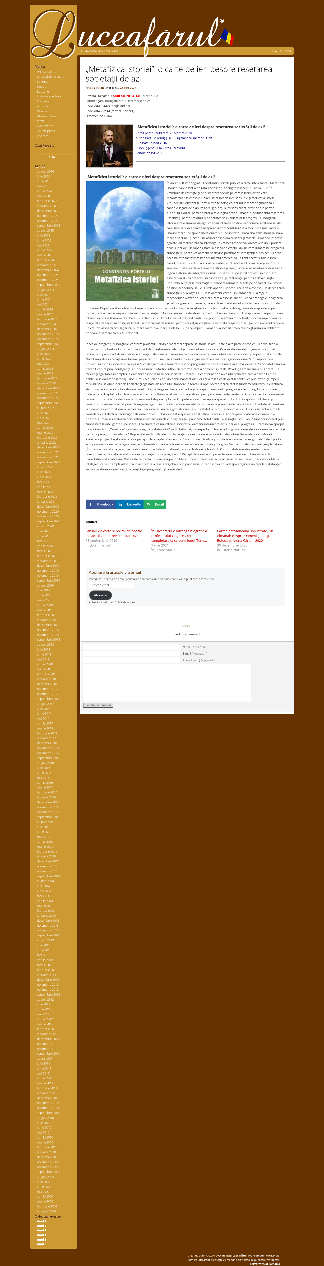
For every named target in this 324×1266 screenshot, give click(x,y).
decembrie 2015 (48, 802)
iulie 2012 (43, 1004)
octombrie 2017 (48, 694)
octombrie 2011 (48, 1049)
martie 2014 (45, 905)
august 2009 (45, 1177)
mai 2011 (43, 1073)
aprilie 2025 (45, 250)
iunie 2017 (44, 713)
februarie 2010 (47, 1147)
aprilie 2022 (45, 427)
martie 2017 (45, 728)
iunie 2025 (44, 240)
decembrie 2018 (48, 625)
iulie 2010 (43, 1122)
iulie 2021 (43, 472)
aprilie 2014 (45, 901)
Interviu (42, 121)
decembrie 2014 (48, 861)
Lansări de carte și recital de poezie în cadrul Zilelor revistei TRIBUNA (114, 533)
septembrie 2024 (48, 284)
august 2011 (45, 1058)
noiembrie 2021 (48, 452)
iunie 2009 (44, 1186)
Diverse (42, 111)
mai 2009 (43, 1191)
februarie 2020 (47, 556)
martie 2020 (45, 551)
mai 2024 (43, 304)
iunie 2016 (44, 772)
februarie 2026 (47, 201)
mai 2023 (43, 363)
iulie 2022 (43, 413)
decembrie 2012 (48, 979)
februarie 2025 (47, 260)
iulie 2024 (43, 294)
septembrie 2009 (48, 1172)
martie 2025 (45, 255)
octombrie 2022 (48, 398)
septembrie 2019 (48, 580)
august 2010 (45, 1118)
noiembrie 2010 (48, 1103)
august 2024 (45, 289)
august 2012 (45, 999)
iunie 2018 (44, 654)
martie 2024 (45, 314)
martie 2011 (45, 1083)
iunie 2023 (44, 358)
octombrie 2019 (48, 575)
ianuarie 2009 (46, 1211)
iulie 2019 (43, 590)
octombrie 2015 (48, 812)
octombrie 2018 (48, 635)
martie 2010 (45, 1142)
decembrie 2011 (48, 1039)
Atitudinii (43, 106)
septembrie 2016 (48, 758)
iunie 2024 (44, 299)
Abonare (100, 595)
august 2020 (45, 526)
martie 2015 (45, 846)
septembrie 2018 (48, 639)
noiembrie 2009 (48, 1162)
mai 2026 (43, 186)
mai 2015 (43, 836)
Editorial (42, 81)
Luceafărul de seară (50, 76)
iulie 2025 (43, 235)
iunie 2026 (44, 181)
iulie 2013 (43, 945)
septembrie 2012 (48, 994)
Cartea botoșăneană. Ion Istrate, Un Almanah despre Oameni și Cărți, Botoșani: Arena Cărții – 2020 (245, 536)
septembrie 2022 (48, 403)
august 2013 (45, 940)
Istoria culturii (46, 116)
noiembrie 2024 (48, 275)
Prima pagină (46, 71)
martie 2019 (45, 610)
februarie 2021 (47, 496)
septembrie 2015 (48, 817)
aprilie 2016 (45, 782)
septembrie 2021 (48, 462)
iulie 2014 (43, 886)
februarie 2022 (47, 437)
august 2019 (45, 585)
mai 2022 (43, 422)
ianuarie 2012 (46, 1034)
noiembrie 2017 (48, 689)
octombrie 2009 (48, 1167)
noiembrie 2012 (48, 984)
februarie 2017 (47, 733)
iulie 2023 (43, 353)
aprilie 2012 (45, 1019)
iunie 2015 (44, 831)
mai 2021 (43, 482)
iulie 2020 (43, 531)
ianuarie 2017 (46, 738)
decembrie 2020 (48, 506)
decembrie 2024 (48, 270)
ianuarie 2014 (46, 915)
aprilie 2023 (45, 368)
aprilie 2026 (45, 191)
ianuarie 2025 (46, 265)
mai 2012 (43, 1014)
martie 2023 (45, 373)
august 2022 (45, 408)
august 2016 (45, 763)
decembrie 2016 (48, 743)
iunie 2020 (44, 536)
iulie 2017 (43, 708)
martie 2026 (45, 196)
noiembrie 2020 (48, 511)
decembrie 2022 (48, 388)
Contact (42, 136)
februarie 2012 (47, 1029)
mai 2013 (43, 955)
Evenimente (45, 126)
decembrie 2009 (48, 1157)
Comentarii (44, 101)
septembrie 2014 (48, 876)
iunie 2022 (44, 418)
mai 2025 (43, 245)
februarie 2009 (47, 1206)
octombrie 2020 (48, 516)
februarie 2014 (47, 910)
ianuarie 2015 (46, 856)
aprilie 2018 (45, 664)
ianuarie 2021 (46, 501)
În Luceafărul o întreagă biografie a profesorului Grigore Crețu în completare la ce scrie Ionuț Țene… (179, 536)
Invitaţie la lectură (49, 96)
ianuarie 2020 (46, 561)
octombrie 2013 (48, 930)
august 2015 (45, 822)
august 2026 (45, 171)
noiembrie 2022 (48, 393)
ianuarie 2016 (46, 797)
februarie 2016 (47, 792)
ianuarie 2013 (46, 975)
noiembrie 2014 (48, 866)
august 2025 (45, 230)
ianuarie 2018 (46, 679)
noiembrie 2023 (48, 334)
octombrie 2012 (48, 989)
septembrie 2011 (48, 1053)
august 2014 (45, 881)
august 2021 (45, 467)
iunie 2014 (44, 891)
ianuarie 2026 (46, 206)
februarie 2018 (47, 674)
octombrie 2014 (48, 871)
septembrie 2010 (48, 1113)
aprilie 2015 (45, 841)
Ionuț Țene (111, 87)
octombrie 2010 (48, 1108)
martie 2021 (45, 492)
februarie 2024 (47, 319)
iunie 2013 (44, 950)
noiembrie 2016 (48, 748)
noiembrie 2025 (48, 216)
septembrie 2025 (48, 225)
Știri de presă (46, 131)
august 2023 (45, 348)
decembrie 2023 (48, 329)
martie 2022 (45, 432)
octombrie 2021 (48, 457)
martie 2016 (45, 787)
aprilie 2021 (45, 487)
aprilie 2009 (45, 1196)
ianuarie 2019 (46, 620)
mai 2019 (43, 600)
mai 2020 (43, 541)
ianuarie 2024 (46, 324)
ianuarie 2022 (46, 442)
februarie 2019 (47, 615)
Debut (41, 86)
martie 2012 (45, 1024)
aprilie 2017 (45, 723)
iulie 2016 (43, 767)
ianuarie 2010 (46, 1152)
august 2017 (45, 703)
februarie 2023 (47, 378)
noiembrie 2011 (48, 1044)
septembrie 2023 (48, 344)
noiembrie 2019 (48, 570)
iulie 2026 (43, 176)
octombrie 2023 (48, 339)
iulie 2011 (43, 1063)
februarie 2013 (47, 970)
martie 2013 (45, 965)
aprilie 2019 (45, 605)
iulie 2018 (43, 649)
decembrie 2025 (48, 211)
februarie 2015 (47, 851)
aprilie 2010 (45, 1137)
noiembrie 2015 (48, 807)
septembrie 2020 (48, 521)
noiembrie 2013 (48, 925)
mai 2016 (43, 777)
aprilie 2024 (45, 309)
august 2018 (45, 644)
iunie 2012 (44, 1009)
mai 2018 (43, 659)
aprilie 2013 (45, 960)
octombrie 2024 (48, 280)
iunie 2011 (44, 1068)
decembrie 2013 (48, 920)
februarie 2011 (47, 1088)
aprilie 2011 (45, 1078)
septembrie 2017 (48, 699)
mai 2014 (43, 896)
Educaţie (43, 91)
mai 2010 (43, 1132)
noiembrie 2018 (48, 630)
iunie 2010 (44, 1127)
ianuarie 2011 (46, 1093)
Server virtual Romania (265, 1264)
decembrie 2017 (48, 684)
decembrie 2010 (48, 1098)
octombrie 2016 (48, 753)
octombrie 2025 (48, 221)
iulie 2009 (43, 1181)
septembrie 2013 (48, 935)
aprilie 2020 (45, 546)
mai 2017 (43, 718)
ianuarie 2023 (46, 383)
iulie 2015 (43, 827)
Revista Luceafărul (234, 1255)
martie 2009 (45, 1201)
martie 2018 (45, 669)
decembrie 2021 (48, 447)
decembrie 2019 (48, 565)
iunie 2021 (44, 477)
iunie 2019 (44, 595)
